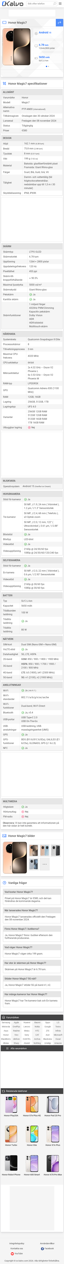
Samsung (6, 1022)
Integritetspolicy (16, 1243)
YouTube (18, 1253)
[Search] (54, 3)
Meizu (26, 1031)
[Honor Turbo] (11, 1134)
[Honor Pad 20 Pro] (52, 1104)
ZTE (47, 1031)
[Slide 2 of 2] (48, 66)
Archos (37, 1039)
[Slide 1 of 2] (46, 66)
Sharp (16, 1043)
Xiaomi (37, 1022)
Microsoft (58, 1035)
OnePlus (16, 1026)
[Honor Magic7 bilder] (16, 46)
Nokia (37, 1026)
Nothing (37, 1043)
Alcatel (27, 1043)
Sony (27, 1035)
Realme (16, 1031)
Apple (16, 1022)
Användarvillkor (47, 1243)
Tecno (58, 1026)
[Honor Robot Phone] (11, 1163)
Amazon (58, 1043)
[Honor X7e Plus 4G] (32, 1104)
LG (58, 1022)
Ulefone (16, 1039)
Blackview (47, 1039)
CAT (37, 1035)
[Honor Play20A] (11, 1104)
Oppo (47, 1022)
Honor (6, 1035)
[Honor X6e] (32, 1134)
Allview (6, 1043)
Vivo (16, 1035)
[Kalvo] (12, 3)
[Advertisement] (32, 13)
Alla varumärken (19, 1048)
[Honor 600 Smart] (32, 1163)
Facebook (49, 1248)
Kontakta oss (17, 1248)
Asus (6, 1031)
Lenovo (27, 1026)
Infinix (58, 1031)
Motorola (6, 1026)
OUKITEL (27, 1039)
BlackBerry (6, 1039)
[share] (59, 22)
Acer (48, 1035)
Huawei (27, 1022)
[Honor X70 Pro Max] (52, 1163)
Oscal (58, 1039)
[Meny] (60, 3)
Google (48, 1026)
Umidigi (47, 1043)
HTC (37, 1031)
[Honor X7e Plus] (52, 1134)
